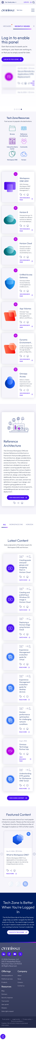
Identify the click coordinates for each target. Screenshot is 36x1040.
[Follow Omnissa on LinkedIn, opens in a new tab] (4, 954)
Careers (20, 982)
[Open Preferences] (2, 1036)
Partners (4, 994)
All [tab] (4, 525)
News (19, 979)
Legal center (16, 1019)
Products (4, 982)
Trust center (5, 1001)
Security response (7, 998)
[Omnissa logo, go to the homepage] (11, 948)
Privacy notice (27, 1019)
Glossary (4, 1008)
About (19, 975)
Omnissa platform (7, 975)
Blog (3, 991)
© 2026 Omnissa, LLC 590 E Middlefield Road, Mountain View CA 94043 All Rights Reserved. (12, 962)
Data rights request (8, 1011)
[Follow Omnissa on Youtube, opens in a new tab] (15, 954)
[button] (10, 2)
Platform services (7, 979)
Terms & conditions (17, 1021)
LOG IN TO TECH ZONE (16, 932)
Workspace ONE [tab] (16, 524)
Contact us (21, 986)
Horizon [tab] (29, 524)
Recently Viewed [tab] (22, 26)
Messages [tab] (7, 26)
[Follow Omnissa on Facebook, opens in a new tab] (9, 954)
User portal (5, 1004)
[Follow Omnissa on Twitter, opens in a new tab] (20, 954)
